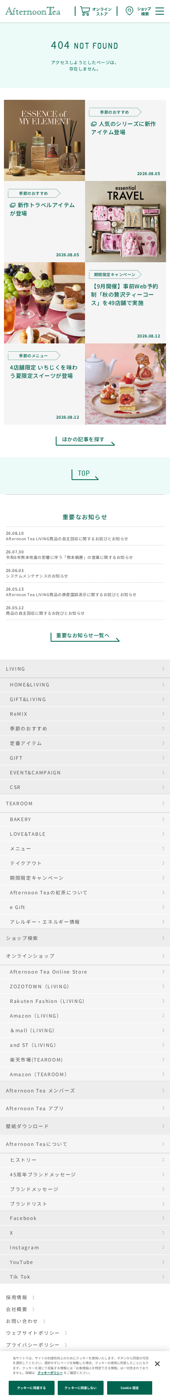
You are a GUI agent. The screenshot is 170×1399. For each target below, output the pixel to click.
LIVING (15, 668)
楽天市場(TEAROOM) (36, 1059)
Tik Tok (20, 1276)
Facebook (23, 1217)
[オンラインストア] (95, 11)
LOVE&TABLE (28, 833)
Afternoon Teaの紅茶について (49, 892)
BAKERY (20, 819)
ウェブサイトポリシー (33, 1332)
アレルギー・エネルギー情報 (45, 921)
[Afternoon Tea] (32, 11)
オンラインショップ (30, 955)
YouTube (22, 1261)
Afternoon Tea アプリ (35, 1108)
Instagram (24, 1247)
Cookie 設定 (130, 1388)
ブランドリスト (29, 1203)
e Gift (18, 906)
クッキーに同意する (31, 1388)
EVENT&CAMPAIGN (35, 772)
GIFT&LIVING (28, 699)
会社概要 (17, 1309)
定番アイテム (26, 743)
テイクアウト (26, 863)
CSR (15, 786)
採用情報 (17, 1297)
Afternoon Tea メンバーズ (40, 1090)
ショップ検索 (22, 937)
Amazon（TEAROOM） (40, 1074)
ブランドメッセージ (34, 1189)
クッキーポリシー (50, 1372)
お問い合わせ (22, 1320)
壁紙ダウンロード (27, 1126)
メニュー (21, 848)
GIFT (16, 757)
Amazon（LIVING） (36, 1015)
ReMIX (19, 713)
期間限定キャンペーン (37, 877)
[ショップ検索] (138, 11)
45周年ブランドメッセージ (43, 1174)
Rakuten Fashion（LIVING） (49, 1000)
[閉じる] (157, 1363)
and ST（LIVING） (34, 1044)
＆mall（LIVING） (34, 1030)
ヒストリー (23, 1159)
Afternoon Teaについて (37, 1143)
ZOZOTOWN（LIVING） (41, 986)
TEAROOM (19, 803)
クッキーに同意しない (80, 1388)
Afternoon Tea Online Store (49, 971)
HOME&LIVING (30, 684)
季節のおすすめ (29, 728)
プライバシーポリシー (33, 1344)
